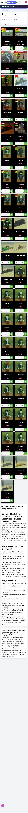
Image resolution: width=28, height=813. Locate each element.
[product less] (2, 48)
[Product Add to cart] (11, 48)
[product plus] (8, 48)
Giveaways (12, 2)
